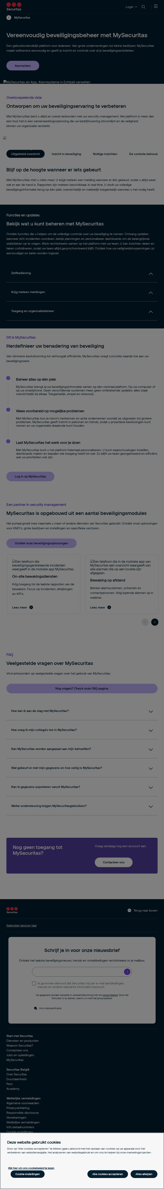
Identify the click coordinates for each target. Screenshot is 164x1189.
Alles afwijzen (144, 1174)
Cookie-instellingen (27, 1174)
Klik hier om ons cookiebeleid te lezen (31, 1168)
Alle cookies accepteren (107, 1174)
